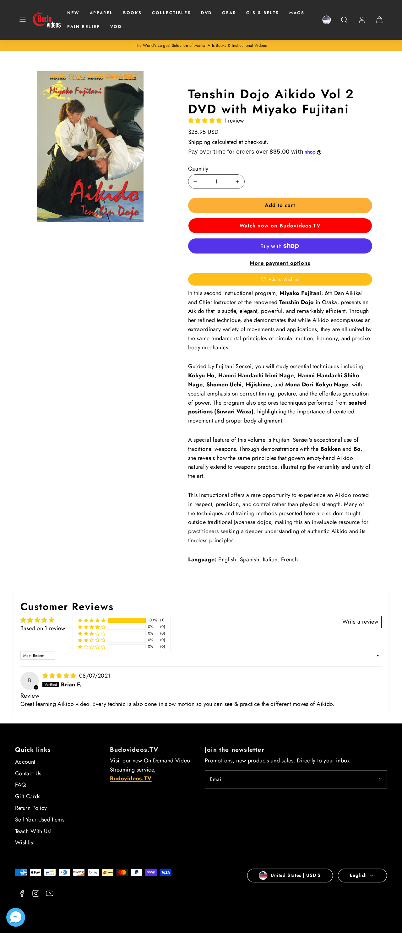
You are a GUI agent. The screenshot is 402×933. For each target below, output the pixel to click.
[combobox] (344, 23)
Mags (296, 13)
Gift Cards (28, 796)
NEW (73, 13)
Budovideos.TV (134, 749)
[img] (60, 676)
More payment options (280, 263)
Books (132, 13)
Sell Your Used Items (39, 820)
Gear (229, 13)
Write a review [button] (360, 622)
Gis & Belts (262, 13)
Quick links (33, 749)
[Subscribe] (380, 779)
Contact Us (28, 773)
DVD (206, 13)
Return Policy (31, 808)
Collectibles (171, 13)
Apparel (101, 13)
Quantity (198, 169)
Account (25, 762)
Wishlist (25, 842)
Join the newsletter (234, 749)
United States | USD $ (296, 875)
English (358, 875)
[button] (22, 19)
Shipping (199, 142)
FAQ (20, 785)
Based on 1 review (42, 628)
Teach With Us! (33, 831)
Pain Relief (83, 27)
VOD (116, 27)
